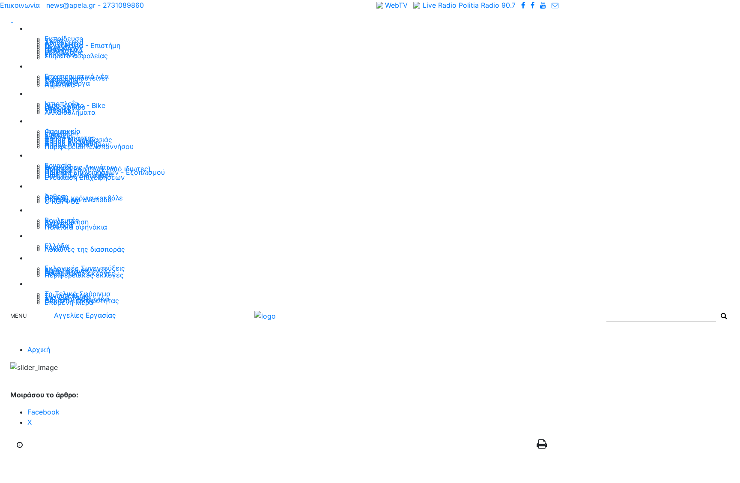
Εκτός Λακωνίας (59, 235)
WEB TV (42, 283)
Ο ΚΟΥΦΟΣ (62, 201)
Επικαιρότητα (54, 28)
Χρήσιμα (43, 120)
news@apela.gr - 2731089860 (95, 5)
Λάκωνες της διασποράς (85, 249)
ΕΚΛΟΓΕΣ (45, 257)
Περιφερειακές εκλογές (84, 275)
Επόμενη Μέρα (69, 302)
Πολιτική (44, 209)
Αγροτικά (60, 84)
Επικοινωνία (20, 5)
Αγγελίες (44, 154)
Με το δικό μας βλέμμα (71, 185)
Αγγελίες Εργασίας (85, 315)
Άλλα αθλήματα (70, 112)
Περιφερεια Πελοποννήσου (89, 146)
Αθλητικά (46, 93)
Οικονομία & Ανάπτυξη (71, 65)
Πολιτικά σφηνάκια (76, 227)
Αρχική (38, 349)
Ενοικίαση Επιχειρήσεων (85, 177)
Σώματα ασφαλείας (76, 55)
